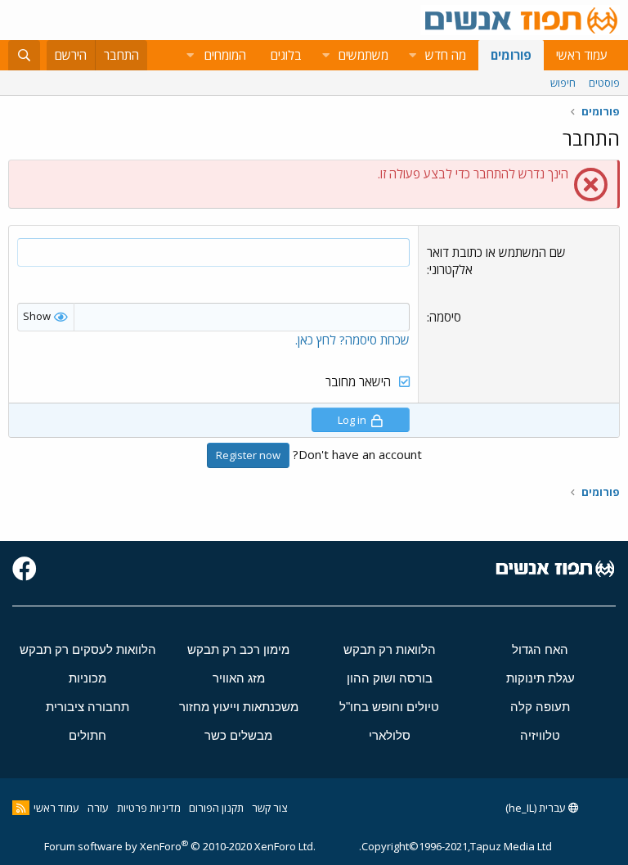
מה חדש (445, 55)
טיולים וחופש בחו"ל (389, 707)
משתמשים (363, 55)
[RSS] (20, 807)
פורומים (511, 55)
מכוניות (87, 678)
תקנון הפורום (216, 807)
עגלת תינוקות (540, 678)
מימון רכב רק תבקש (238, 649)
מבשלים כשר (238, 735)
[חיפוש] (24, 55)
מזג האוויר (239, 678)
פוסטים (604, 82)
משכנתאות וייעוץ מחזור (238, 707)
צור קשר (269, 807)
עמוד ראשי (582, 55)
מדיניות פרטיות (149, 807)
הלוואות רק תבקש (389, 649)
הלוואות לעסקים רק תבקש (88, 649)
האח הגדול (540, 649)
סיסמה (445, 317)
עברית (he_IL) (536, 807)
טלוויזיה (540, 735)
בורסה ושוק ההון (390, 678)
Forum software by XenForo (180, 846)
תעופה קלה (540, 707)
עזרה (98, 807)
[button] (412, 55)
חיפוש (563, 82)
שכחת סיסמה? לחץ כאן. (352, 339)
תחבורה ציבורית (87, 707)
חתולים (87, 735)
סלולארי (389, 735)
